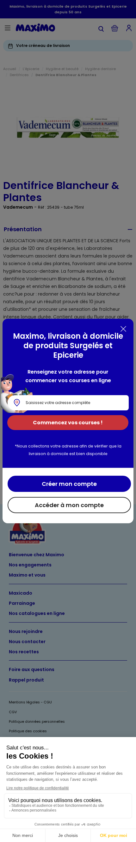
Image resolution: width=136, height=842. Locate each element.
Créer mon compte (69, 484)
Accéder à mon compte (69, 505)
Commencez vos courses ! (68, 422)
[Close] (123, 329)
